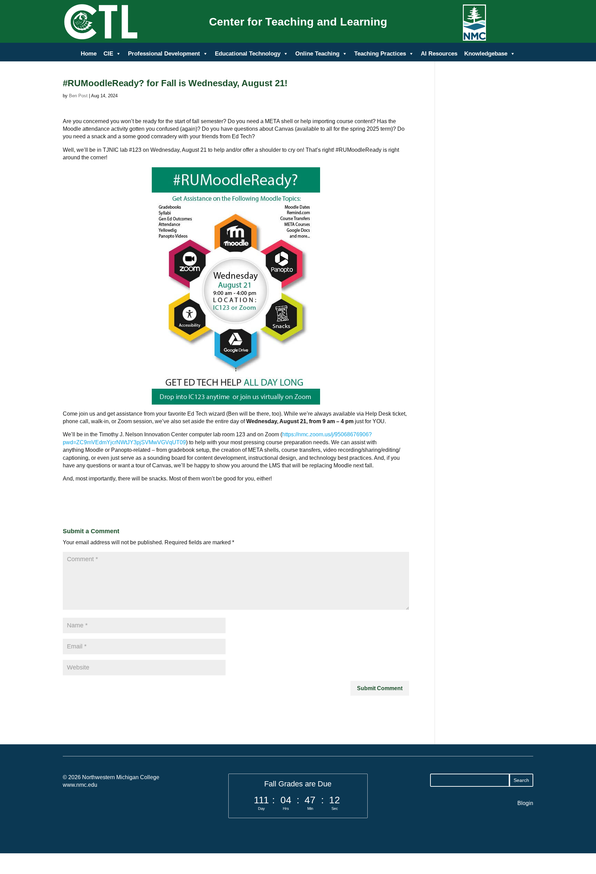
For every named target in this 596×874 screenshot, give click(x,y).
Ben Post (78, 95)
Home (89, 53)
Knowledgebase (485, 53)
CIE (108, 53)
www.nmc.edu (80, 785)
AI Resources (439, 53)
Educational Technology (247, 53)
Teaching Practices (380, 53)
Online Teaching (317, 53)
